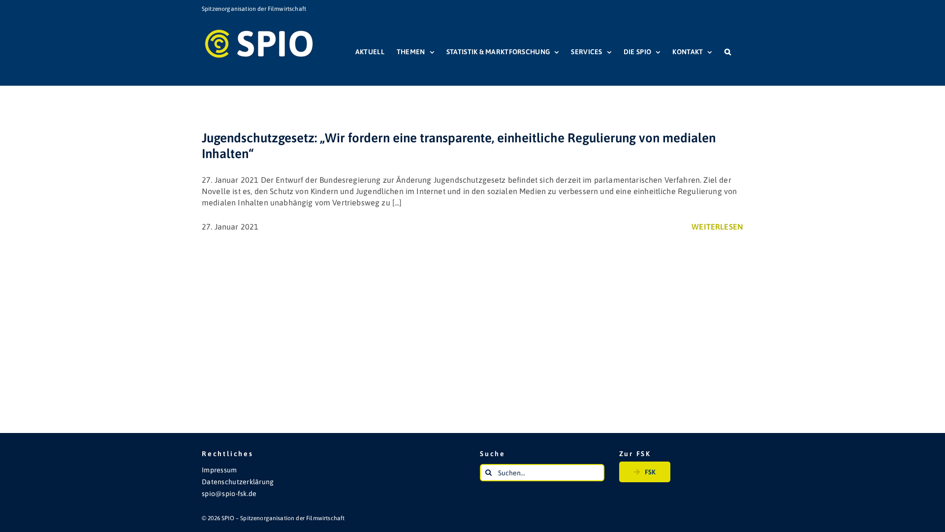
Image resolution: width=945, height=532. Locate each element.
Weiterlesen (717, 226)
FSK (650, 472)
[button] (727, 51)
